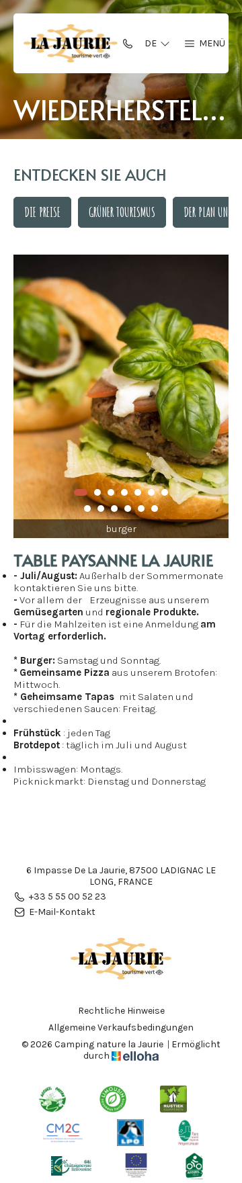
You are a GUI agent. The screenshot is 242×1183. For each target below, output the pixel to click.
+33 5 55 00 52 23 (67, 896)
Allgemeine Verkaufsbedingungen (121, 1027)
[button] (81, 492)
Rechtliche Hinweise (121, 1011)
